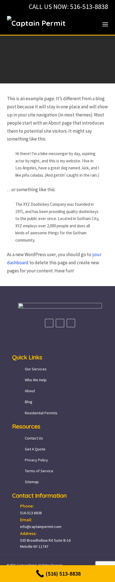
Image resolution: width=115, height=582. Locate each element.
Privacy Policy (36, 459)
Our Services (36, 368)
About (30, 390)
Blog (28, 401)
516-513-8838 (89, 6)
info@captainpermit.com (40, 526)
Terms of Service (39, 470)
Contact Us (34, 438)
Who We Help (36, 379)
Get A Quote (35, 449)
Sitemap (32, 481)
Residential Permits (41, 412)
